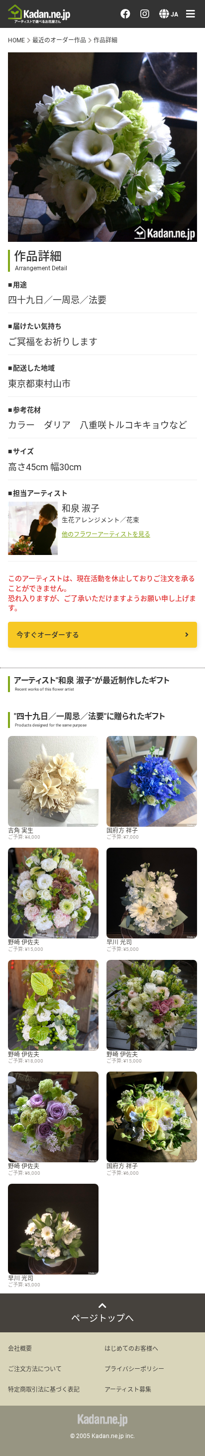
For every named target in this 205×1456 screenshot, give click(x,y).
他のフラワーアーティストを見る (106, 534)
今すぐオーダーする (47, 634)
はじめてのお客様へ (131, 1348)
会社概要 (20, 1348)
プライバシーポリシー (134, 1369)
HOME (16, 40)
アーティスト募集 (127, 1389)
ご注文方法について (35, 1369)
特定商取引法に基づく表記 (44, 1389)
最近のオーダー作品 (59, 40)
